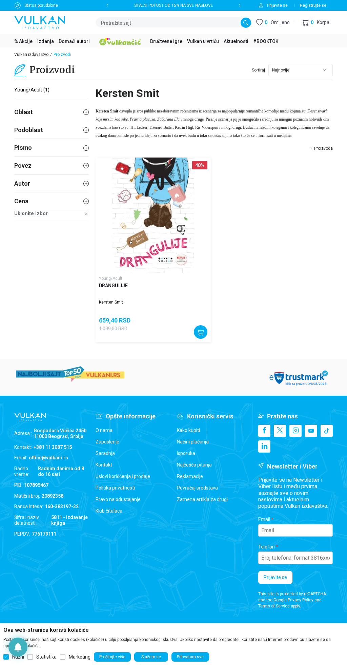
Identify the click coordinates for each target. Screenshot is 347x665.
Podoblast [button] (28, 129)
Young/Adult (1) (31, 90)
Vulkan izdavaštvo (31, 54)
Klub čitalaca (109, 511)
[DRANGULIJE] (153, 215)
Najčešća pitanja (194, 464)
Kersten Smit (111, 302)
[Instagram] (295, 431)
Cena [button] (21, 201)
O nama (104, 430)
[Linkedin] (264, 446)
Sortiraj (258, 70)
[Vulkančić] (120, 41)
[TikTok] (327, 431)
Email (264, 519)
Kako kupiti (188, 430)
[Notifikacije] (17, 647)
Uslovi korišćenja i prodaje (123, 476)
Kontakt (104, 464)
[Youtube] (311, 431)
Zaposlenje (107, 441)
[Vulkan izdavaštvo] (39, 22)
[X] (280, 431)
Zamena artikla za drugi (202, 499)
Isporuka (186, 453)
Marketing (79, 656)
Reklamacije (190, 476)
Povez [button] (23, 165)
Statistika (46, 656)
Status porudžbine (41, 5)
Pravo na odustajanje (118, 499)
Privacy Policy (300, 600)
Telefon (266, 546)
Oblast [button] (23, 112)
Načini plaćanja (193, 441)
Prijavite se (275, 577)
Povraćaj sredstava (197, 488)
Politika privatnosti (115, 488)
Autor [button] (22, 183)
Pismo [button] (23, 147)
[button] (315, 22)
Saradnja (105, 453)
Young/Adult (110, 278)
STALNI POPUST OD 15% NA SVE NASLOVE (173, 5)
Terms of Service (274, 606)
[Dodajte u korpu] (200, 332)
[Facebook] (264, 431)
